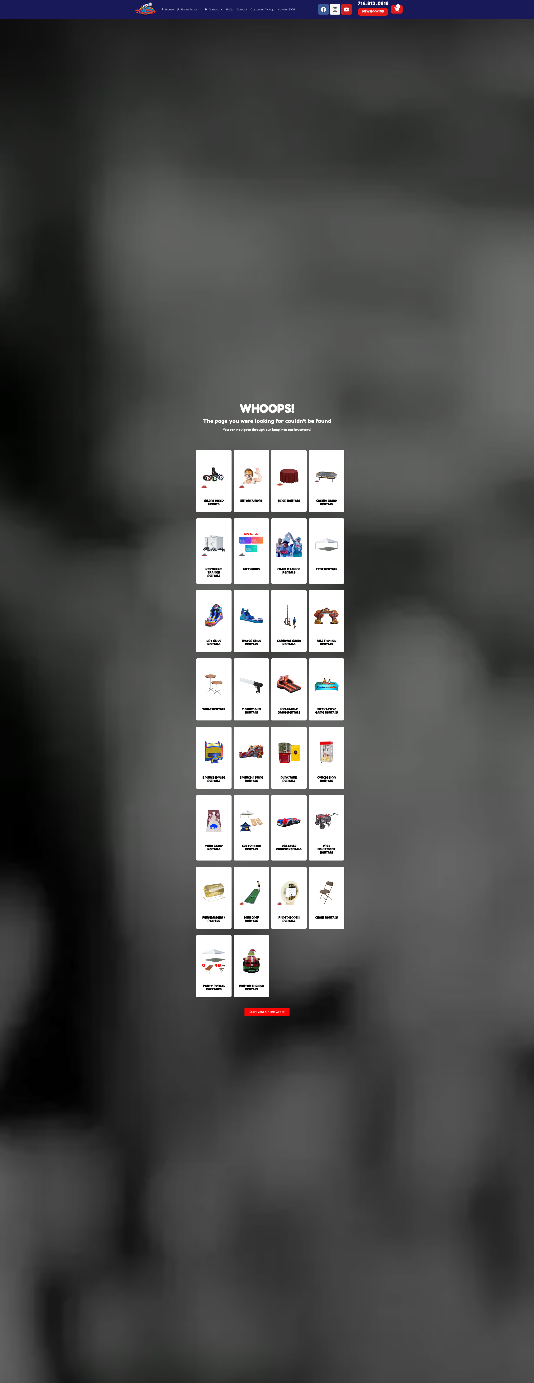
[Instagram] (335, 9)
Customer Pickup (262, 9)
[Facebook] (323, 9)
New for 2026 (286, 9)
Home (169, 9)
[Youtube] (346, 9)
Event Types (189, 9)
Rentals (214, 9)
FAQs (229, 9)
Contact (242, 9)
